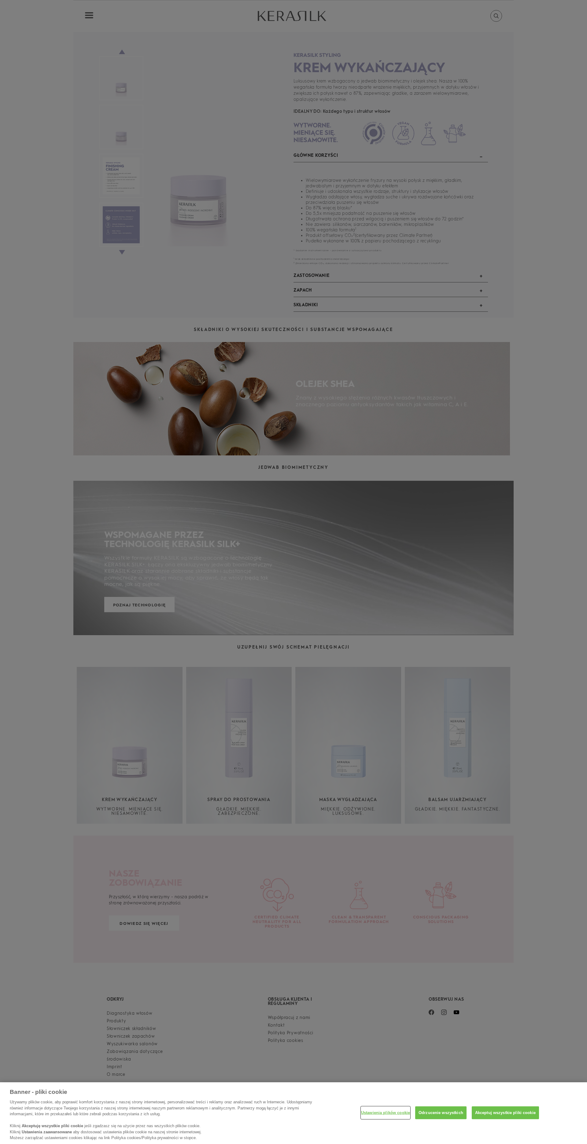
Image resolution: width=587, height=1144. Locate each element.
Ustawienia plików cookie (385, 1112)
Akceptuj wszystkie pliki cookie (505, 1112)
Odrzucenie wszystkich (441, 1112)
